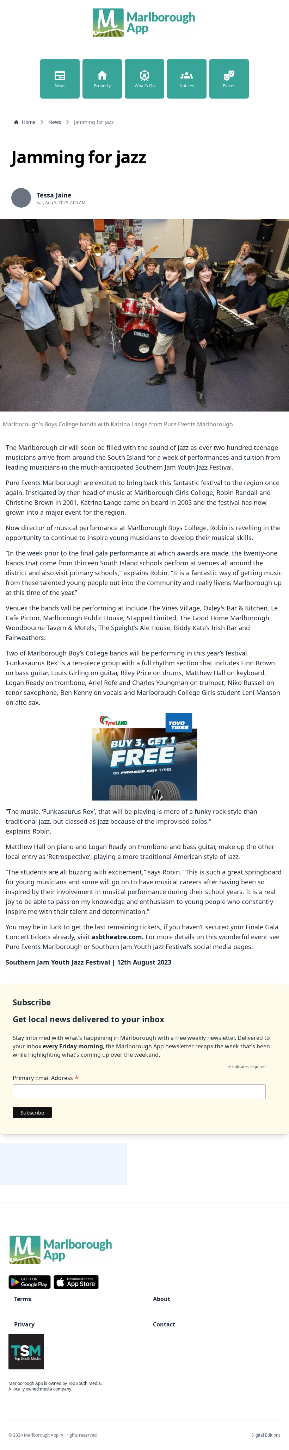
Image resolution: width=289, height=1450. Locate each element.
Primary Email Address (46, 1078)
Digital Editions (266, 1435)
